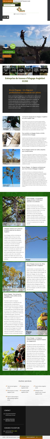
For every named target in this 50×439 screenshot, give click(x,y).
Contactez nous (7, 56)
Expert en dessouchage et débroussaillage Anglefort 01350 (12, 398)
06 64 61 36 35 (26, 1)
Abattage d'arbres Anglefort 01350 (25, 387)
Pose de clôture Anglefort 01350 (40, 387)
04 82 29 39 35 (18, 1)
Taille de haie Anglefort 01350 (12, 387)
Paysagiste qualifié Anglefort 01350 (25, 391)
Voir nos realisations (7, 1)
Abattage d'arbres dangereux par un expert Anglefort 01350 (40, 392)
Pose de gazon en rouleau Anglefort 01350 (12, 391)
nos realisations (8, 51)
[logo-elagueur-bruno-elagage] (21, 9)
